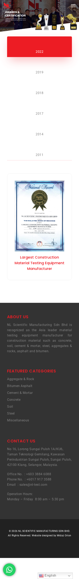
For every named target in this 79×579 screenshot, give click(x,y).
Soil (10, 406)
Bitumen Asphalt (19, 386)
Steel (11, 413)
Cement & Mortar (20, 393)
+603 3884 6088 (38, 474)
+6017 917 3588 (39, 479)
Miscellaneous (18, 420)
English (50, 575)
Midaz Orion (64, 535)
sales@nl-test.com (33, 485)
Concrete (13, 400)
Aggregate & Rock (20, 379)
